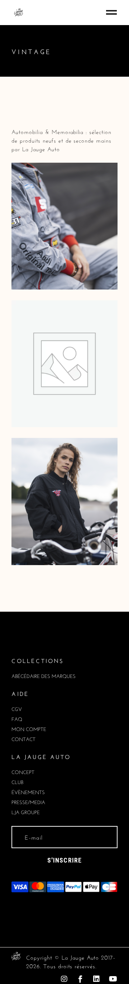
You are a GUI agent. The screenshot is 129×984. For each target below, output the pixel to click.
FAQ (16, 718)
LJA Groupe (25, 812)
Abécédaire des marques (43, 675)
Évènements (28, 792)
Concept (22, 771)
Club (17, 781)
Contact (23, 738)
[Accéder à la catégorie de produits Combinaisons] (64, 224)
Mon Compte (28, 728)
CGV (16, 708)
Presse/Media (28, 802)
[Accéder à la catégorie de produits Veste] (64, 500)
